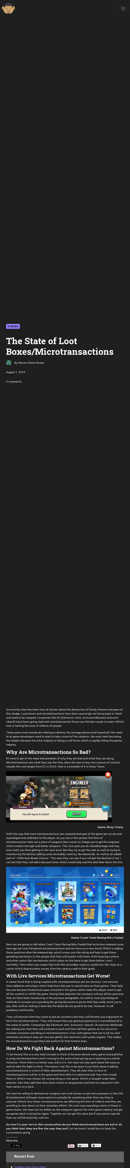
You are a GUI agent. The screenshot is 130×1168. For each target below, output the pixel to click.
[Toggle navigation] (123, 8)
